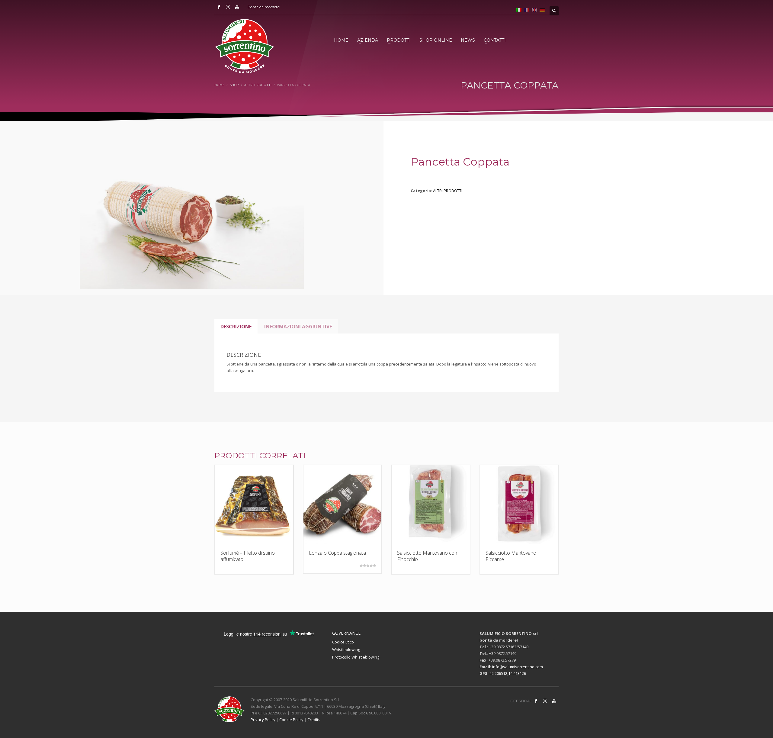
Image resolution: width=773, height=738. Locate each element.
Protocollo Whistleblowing (355, 657)
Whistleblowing (346, 649)
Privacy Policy (263, 719)
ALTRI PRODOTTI (447, 190)
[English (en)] (534, 9)
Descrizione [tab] (236, 326)
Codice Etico (343, 642)
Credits (313, 719)
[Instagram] (228, 6)
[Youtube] (237, 6)
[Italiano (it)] (518, 9)
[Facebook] (218, 6)
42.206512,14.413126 (507, 673)
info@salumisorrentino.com (517, 666)
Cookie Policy (291, 719)
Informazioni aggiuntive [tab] (298, 326)
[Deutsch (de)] (542, 9)
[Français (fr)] (526, 9)
